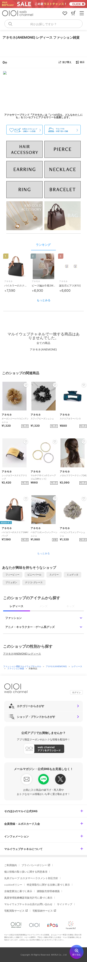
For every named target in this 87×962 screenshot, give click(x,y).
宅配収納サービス (43, 910)
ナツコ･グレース (34, 582)
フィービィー (12, 574)
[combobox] (43, 24)
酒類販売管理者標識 (48, 891)
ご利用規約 (10, 865)
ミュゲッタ (72, 574)
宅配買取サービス (14, 910)
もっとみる (43, 300)
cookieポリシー (13, 884)
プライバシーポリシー (34, 865)
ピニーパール (34, 574)
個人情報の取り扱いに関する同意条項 (25, 871)
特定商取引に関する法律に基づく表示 (48, 884)
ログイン (76, 692)
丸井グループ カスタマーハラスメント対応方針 (31, 878)
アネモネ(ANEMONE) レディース (22, 653)
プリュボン (11, 582)
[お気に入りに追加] (26, 385)
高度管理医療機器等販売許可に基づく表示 (28, 897)
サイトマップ (64, 904)
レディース (77, 666)
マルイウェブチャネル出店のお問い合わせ (28, 904)
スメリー (54, 574)
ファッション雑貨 (16, 668)
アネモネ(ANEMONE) (57, 666)
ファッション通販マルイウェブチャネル (22, 666)
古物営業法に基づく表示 (18, 891)
